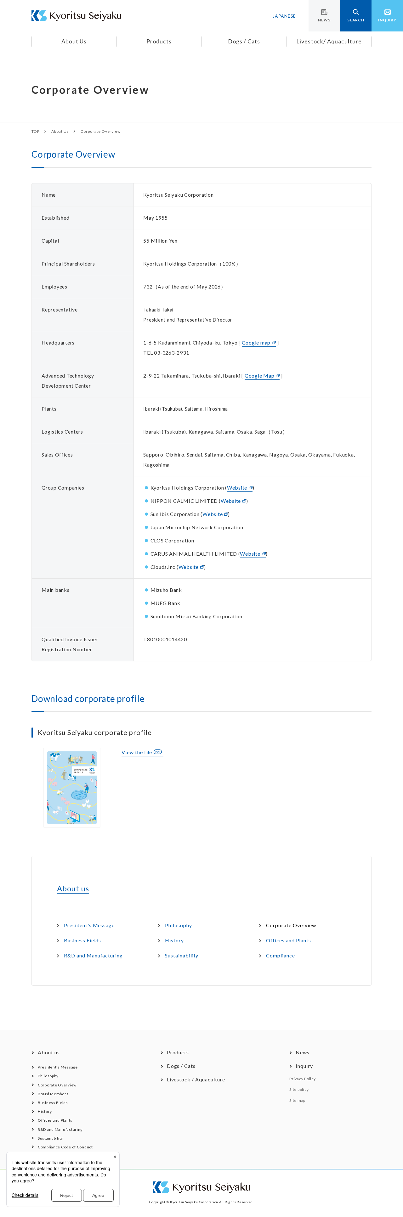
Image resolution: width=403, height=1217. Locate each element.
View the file (137, 752)
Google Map (260, 376)
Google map (256, 342)
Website (237, 488)
